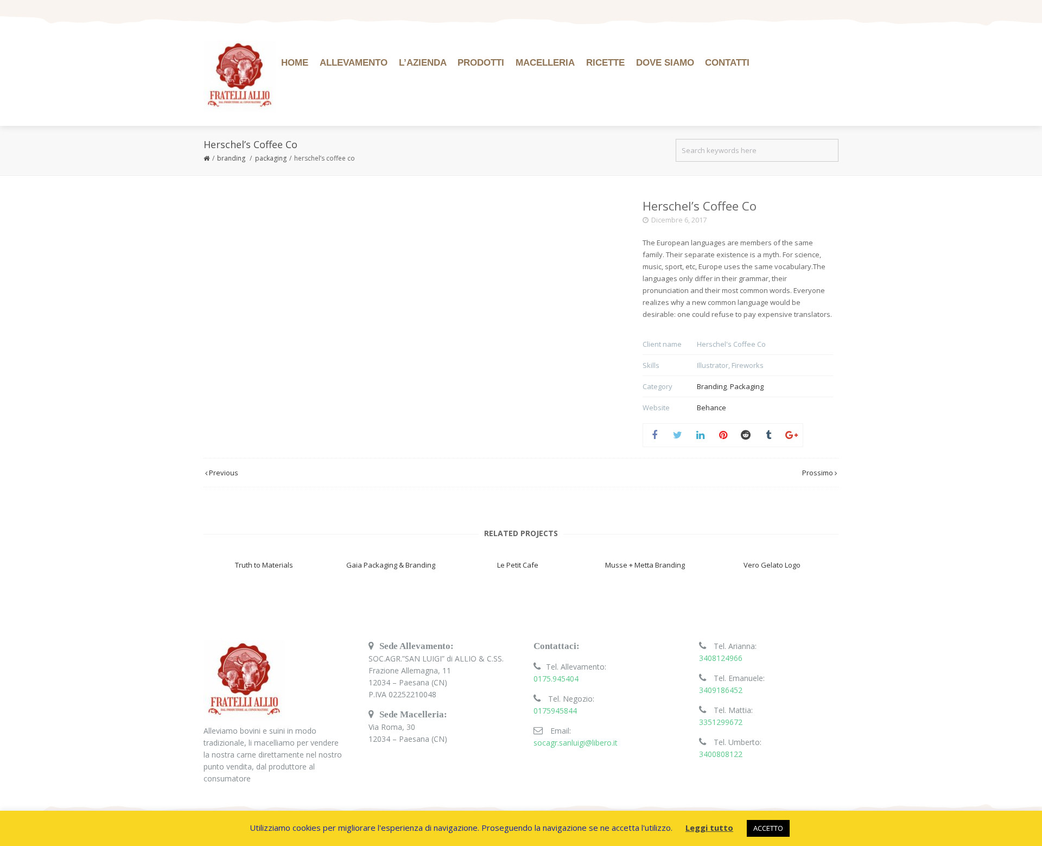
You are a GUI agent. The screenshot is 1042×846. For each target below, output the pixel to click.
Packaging (271, 158)
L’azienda (423, 63)
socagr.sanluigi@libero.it (575, 742)
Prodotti (481, 63)
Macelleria (545, 63)
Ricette (605, 63)
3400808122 (720, 754)
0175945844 (555, 710)
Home (294, 63)
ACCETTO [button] (768, 828)
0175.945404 (556, 678)
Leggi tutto (709, 827)
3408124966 (720, 658)
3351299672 (720, 722)
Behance (711, 407)
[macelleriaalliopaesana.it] (240, 76)
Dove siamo (665, 63)
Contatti (727, 63)
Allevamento (353, 63)
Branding (231, 158)
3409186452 (720, 690)
